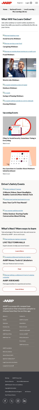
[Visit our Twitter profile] (11, 401)
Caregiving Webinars (10, 47)
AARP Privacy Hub (16, 378)
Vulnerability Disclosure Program (13, 391)
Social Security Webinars (12, 39)
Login (27, 3)
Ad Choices (28, 391)
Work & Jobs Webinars (11, 80)
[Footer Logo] (19, 300)
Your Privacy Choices (10, 395)
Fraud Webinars (8, 55)
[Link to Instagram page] (18, 401)
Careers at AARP (24, 334)
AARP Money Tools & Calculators (17, 260)
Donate (5, 319)
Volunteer (5, 323)
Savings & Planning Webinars (13, 96)
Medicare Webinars (10, 88)
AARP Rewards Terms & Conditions (14, 384)
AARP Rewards (6, 330)
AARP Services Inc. (24, 344)
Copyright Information (10, 388)
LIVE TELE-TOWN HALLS (14, 242)
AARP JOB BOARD (11, 280)
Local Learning (29, 9)
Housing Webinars (9, 104)
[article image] (11, 35)
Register (20, 3)
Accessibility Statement (23, 381)
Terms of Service (9, 381)
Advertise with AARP (25, 330)
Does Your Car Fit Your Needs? (15, 203)
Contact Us (22, 316)
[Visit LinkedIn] (24, 401)
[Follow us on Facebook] (5, 401)
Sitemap (7, 378)
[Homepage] (6, 2)
